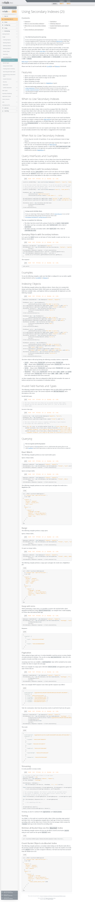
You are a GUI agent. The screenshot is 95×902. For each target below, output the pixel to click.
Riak (6, 11)
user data (42, 51)
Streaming (26, 766)
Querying (52, 28)
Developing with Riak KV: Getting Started (35, 217)
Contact (68, 1)
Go (53, 178)
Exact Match (27, 452)
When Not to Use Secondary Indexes (35, 26)
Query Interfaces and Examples (33, 29)
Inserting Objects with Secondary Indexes (40, 169)
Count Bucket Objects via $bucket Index (39, 843)
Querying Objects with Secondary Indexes (40, 234)
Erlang (49, 178)
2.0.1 (14, 11)
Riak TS (61, 3)
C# (42, 178)
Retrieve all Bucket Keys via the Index (42, 828)
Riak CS (68, 3)
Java (25, 178)
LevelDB (49, 66)
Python (38, 178)
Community (61, 1)
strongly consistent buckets (32, 89)
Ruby (29, 178)
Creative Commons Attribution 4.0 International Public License (53, 895)
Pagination (26, 652)
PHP (33, 178)
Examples (53, 21)
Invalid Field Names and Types (59, 26)
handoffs (30, 448)
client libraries (58, 214)
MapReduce (49, 83)
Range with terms (28, 606)
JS (45, 178)
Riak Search (59, 41)
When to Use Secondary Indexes (33, 23)
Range (24, 528)
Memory (57, 66)
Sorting (25, 815)
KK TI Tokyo (50, 899)
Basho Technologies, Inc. (51, 898)
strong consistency (30, 88)
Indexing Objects (55, 23)
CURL (57, 178)
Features (26, 21)
